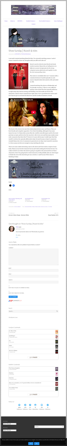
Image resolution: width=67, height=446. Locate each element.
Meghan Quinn (12, 332)
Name (10, 268)
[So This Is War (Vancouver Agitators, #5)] (56, 333)
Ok (30, 443)
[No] (65, 442)
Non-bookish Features (44, 21)
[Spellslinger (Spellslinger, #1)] (56, 338)
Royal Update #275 (29, 198)
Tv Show (50, 206)
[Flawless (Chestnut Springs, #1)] (56, 375)
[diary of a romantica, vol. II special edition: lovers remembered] (56, 385)
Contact (33, 24)
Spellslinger (12, 335)
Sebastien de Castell (13, 337)
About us (12, 21)
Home (6, 21)
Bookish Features (30, 21)
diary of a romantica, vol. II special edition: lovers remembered (25, 382)
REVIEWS (20, 21)
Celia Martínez (12, 384)
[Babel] (56, 348)
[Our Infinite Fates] (56, 390)
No (36, 443)
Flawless (11, 373)
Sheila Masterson (13, 369)
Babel (10, 345)
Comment (11, 247)
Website (10, 279)
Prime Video (38, 206)
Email (10, 274)
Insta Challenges (58, 21)
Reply (17, 237)
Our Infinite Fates (13, 387)
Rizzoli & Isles (44, 206)
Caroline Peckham (13, 379)
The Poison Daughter (14, 368)
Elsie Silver (12, 374)
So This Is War (12, 330)
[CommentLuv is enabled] (15, 301)
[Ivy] (56, 343)
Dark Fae (11, 378)
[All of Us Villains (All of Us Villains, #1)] (56, 353)
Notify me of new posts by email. (16, 293)
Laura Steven (12, 389)
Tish (17, 227)
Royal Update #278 (45, 198)
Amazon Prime (28, 206)
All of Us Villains (13, 350)
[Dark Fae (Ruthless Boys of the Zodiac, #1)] (56, 380)
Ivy (10, 340)
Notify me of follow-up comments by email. (19, 287)
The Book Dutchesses (26, 54)
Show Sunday (17, 206)
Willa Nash (12, 342)
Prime (33, 206)
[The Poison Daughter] (56, 370)
